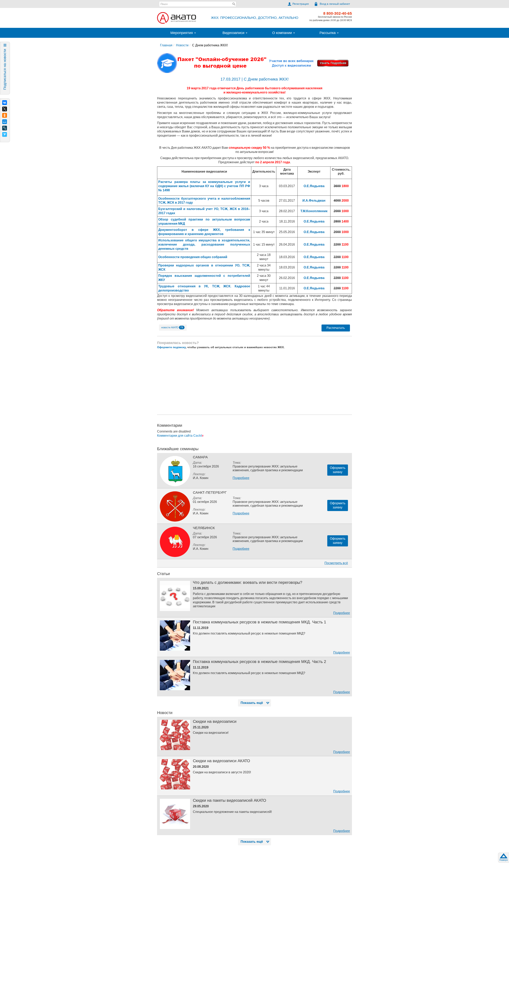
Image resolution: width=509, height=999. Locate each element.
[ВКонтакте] (4, 103)
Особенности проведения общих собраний (192, 257)
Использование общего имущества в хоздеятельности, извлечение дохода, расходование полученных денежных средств (204, 244)
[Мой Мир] (4, 122)
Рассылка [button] (328, 33)
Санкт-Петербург (210, 493)
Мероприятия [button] (182, 33)
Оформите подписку (171, 347)
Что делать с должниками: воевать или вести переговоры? (247, 582)
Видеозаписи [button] (233, 33)
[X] (4, 109)
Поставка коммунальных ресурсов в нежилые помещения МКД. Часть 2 (259, 661)
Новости (182, 45)
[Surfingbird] (4, 134)
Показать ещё (252, 703)
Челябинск (204, 528)
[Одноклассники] (4, 115)
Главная (166, 45)
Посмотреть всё (336, 563)
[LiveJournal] (4, 128)
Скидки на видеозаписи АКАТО (221, 761)
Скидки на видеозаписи (214, 721)
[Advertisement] (254, 382)
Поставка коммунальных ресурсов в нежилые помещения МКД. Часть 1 (259, 622)
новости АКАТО (172, 327)
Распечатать (335, 327)
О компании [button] (282, 33)
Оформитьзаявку (337, 470)
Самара (200, 457)
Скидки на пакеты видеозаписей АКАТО (229, 800)
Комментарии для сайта (180, 435)
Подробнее (241, 478)
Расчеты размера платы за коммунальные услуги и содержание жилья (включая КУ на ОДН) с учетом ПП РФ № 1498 (204, 186)
